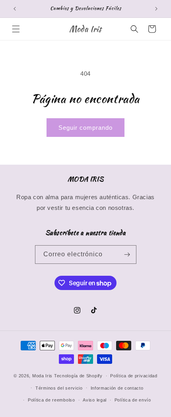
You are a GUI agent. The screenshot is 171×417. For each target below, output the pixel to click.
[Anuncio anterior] (14, 8)
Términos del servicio (59, 388)
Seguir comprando (85, 127)
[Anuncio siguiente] (156, 8)
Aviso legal (95, 400)
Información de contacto (117, 388)
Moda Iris (42, 375)
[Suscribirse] (127, 254)
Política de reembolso (51, 400)
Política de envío (133, 400)
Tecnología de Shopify (78, 375)
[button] (16, 29)
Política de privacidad (133, 375)
